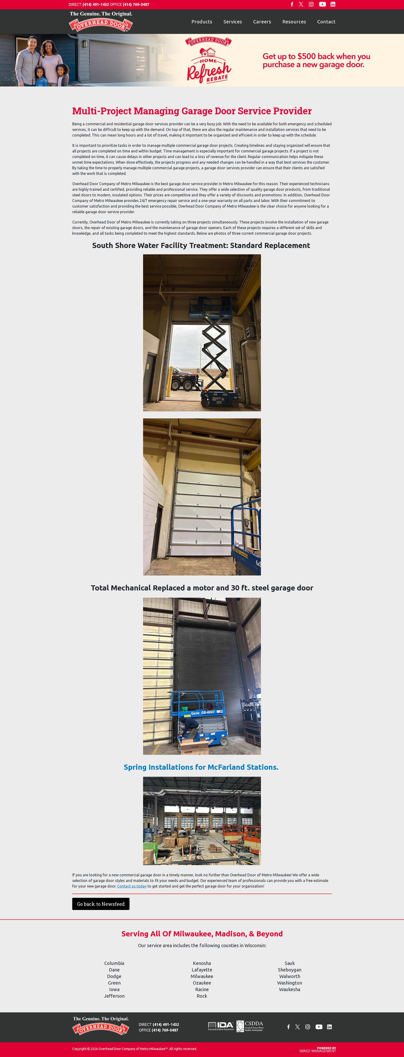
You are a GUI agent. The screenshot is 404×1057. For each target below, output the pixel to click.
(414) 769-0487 (136, 4)
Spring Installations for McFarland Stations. (202, 767)
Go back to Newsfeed (101, 904)
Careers (262, 21)
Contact (326, 21)
